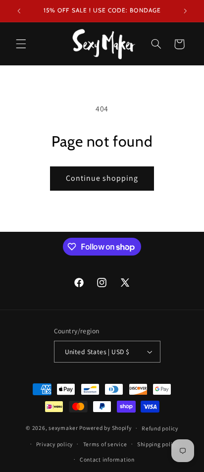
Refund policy (160, 428)
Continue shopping (102, 178)
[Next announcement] (185, 11)
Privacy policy (54, 444)
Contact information (107, 459)
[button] (20, 44)
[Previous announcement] (19, 11)
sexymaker (63, 427)
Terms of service (105, 444)
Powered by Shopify (105, 427)
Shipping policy (157, 444)
